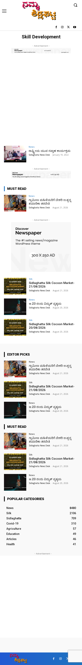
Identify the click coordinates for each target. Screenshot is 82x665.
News (31, 147)
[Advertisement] (41, 102)
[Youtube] (74, 27)
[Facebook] (56, 27)
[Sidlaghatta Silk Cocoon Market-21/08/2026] (15, 286)
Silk (30, 279)
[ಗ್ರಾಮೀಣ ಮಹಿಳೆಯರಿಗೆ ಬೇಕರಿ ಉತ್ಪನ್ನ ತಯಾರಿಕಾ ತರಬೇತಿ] (15, 203)
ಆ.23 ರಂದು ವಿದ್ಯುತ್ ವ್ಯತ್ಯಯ (45, 303)
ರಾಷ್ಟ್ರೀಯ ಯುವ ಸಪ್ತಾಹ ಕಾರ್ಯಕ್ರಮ (49, 151)
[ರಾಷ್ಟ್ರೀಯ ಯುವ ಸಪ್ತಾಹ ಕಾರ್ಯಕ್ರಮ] (15, 154)
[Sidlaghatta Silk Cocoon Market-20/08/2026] (15, 327)
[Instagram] (62, 27)
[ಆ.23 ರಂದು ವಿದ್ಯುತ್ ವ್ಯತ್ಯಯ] (15, 306)
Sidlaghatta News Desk (39, 154)
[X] (68, 27)
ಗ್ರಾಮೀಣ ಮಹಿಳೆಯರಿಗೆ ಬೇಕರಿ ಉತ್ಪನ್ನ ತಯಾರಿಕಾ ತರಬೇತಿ (50, 367)
